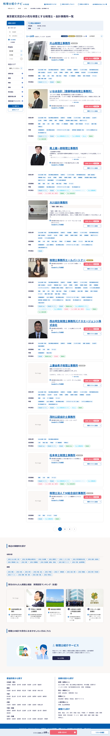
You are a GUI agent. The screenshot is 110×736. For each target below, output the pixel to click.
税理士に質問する (84, 4)
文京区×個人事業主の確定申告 (29, 559)
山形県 (34, 685)
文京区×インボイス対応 (64, 559)
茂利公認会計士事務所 (62, 417)
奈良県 (24, 705)
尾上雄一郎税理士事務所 (64, 148)
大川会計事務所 (59, 202)
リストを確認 (100, 732)
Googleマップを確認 (57, 60)
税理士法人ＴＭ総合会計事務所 (68, 493)
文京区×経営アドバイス (64, 562)
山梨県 (29, 696)
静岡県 (45, 696)
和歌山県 (40, 705)
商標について (62, 728)
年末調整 (86, 685)
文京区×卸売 (28, 572)
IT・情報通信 (90, 713)
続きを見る (76, 54)
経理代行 (93, 685)
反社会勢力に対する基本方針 (74, 728)
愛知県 (9, 699)
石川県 (19, 696)
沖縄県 (46, 719)
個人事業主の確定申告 (76, 685)
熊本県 (24, 719)
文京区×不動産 (48, 572)
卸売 (71, 713)
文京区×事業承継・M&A (13, 562)
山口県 (29, 710)
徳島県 (34, 710)
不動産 (83, 713)
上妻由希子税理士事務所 (64, 365)
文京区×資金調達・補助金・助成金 (48, 562)
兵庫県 (19, 705)
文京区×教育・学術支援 (93, 572)
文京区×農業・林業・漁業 (24, 574)
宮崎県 (34, 719)
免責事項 (43, 728)
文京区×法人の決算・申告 (13, 559)
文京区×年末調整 (42, 559)
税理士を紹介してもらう (68, 4)
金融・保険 (99, 713)
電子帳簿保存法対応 (74, 687)
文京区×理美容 (81, 572)
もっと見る (61, 658)
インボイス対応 (62, 687)
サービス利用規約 (52, 728)
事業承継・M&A (73, 693)
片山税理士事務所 (60, 43)
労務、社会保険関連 (64, 705)
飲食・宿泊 (77, 713)
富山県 (14, 696)
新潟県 (9, 696)
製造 (63, 713)
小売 (67, 713)
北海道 (9, 685)
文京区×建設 (11, 572)
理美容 (60, 715)
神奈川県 (40, 690)
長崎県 (19, 719)
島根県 (14, 710)
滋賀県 (34, 705)
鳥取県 (9, 710)
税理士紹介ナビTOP (51, 4)
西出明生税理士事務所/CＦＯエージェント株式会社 (75, 323)
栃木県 (14, 690)
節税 (82, 687)
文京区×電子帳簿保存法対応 (79, 559)
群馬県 (19, 690)
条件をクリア (15, 110)
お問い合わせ (62, 732)
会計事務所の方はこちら (99, 4)
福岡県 (9, 719)
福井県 (24, 696)
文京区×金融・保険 (71, 572)
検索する (16, 106)
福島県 (39, 685)
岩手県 (19, 685)
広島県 (24, 710)
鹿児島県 (40, 719)
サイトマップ (22, 728)
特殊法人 (60, 717)
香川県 (39, 710)
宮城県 (24, 685)
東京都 (19, 8)
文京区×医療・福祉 (37, 574)
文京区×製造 (19, 572)
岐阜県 (39, 696)
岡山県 (19, 710)
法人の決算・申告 (63, 685)
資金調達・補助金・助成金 (66, 699)
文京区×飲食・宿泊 (37, 572)
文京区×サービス (11, 574)
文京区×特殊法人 (48, 574)
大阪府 (9, 705)
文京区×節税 (24, 562)
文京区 (25, 8)
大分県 (29, 719)
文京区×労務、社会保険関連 (78, 562)
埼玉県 (24, 690)
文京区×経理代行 (53, 559)
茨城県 (9, 690)
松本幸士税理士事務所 (62, 455)
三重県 (29, 705)
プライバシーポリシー (33, 728)
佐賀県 (14, 719)
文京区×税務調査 (34, 562)
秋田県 (29, 685)
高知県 (9, 713)
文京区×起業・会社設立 (93, 559)
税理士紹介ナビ (11, 8)
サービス (76, 715)
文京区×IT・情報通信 (59, 572)
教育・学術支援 (67, 715)
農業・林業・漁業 (85, 715)
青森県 (14, 685)
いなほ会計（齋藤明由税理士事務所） (71, 91)
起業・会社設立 (62, 693)
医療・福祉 (95, 715)
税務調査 (87, 687)
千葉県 (29, 690)
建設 (59, 713)
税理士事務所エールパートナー (68, 260)
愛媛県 (45, 710)
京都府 (14, 705)
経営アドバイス (79, 699)
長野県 (34, 696)
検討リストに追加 (92, 63)
